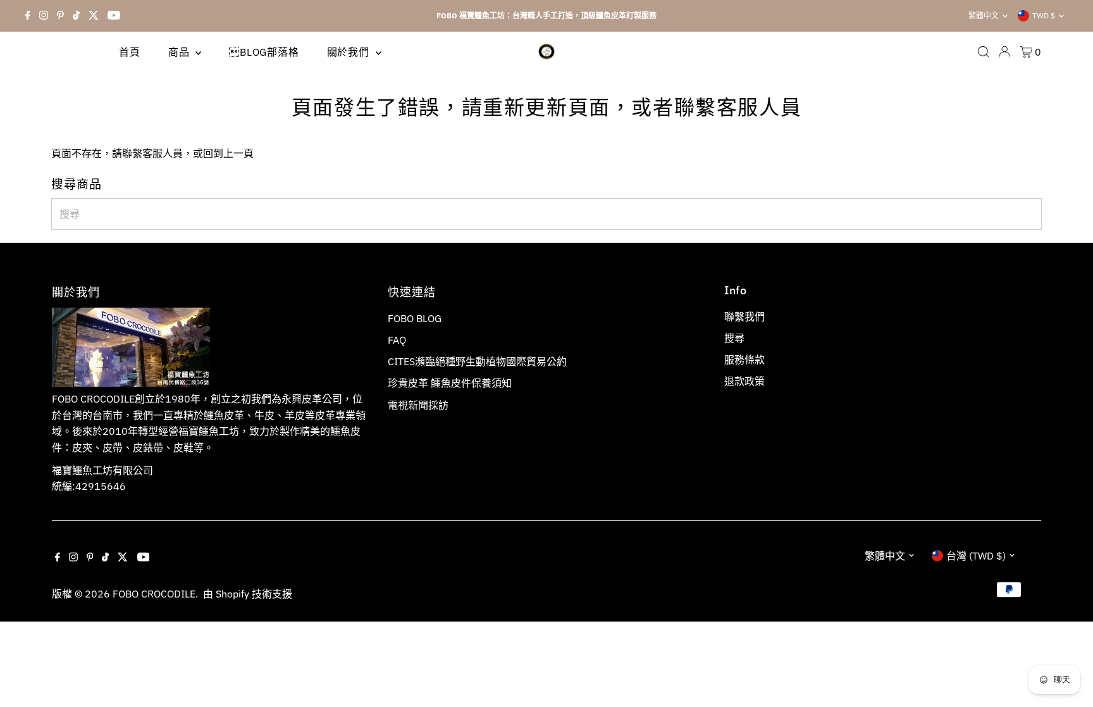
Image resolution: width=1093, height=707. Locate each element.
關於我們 (350, 52)
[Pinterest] (60, 16)
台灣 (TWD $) (976, 555)
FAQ (397, 340)
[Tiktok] (76, 16)
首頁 (129, 52)
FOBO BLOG (415, 318)
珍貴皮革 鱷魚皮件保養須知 (450, 383)
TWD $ (1043, 15)
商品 (180, 52)
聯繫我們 (744, 316)
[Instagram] (43, 16)
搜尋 (734, 338)
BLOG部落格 (264, 52)
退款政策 (744, 381)
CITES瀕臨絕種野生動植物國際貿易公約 (477, 361)
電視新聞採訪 (418, 405)
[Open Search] (983, 52)
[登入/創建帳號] (1004, 52)
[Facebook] (28, 16)
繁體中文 (983, 15)
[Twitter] (93, 16)
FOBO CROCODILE (154, 593)
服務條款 (744, 359)
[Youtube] (113, 16)
